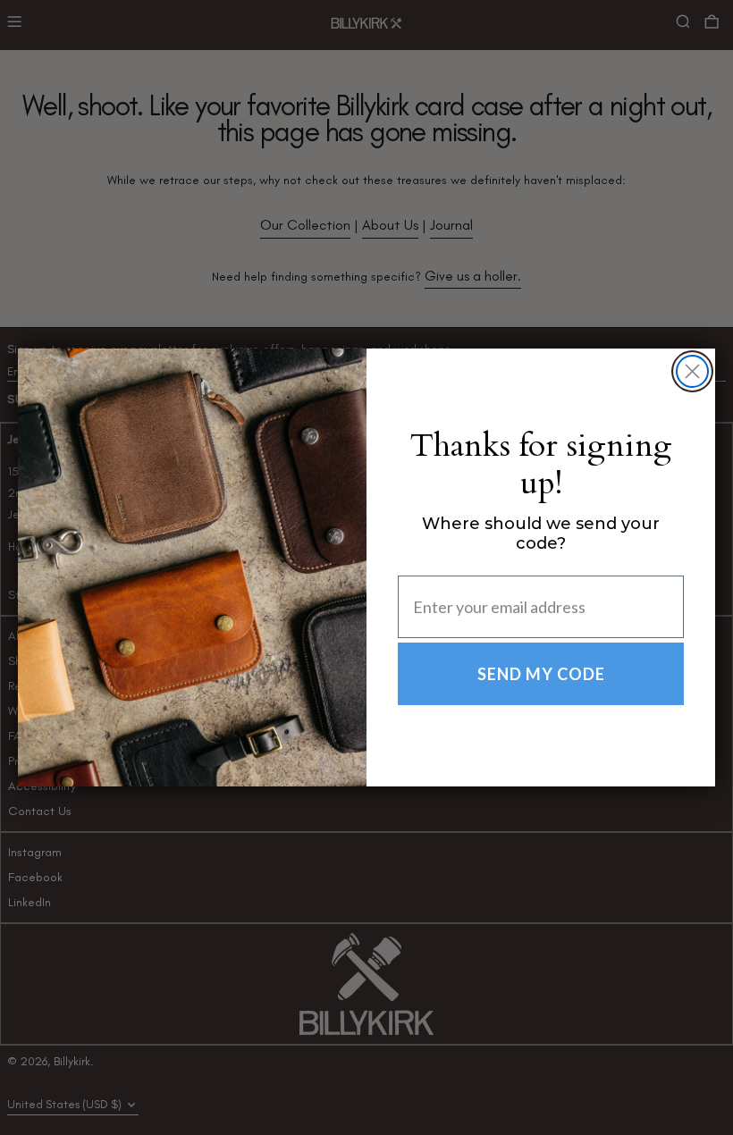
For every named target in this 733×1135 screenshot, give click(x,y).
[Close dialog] (692, 371)
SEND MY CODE (541, 674)
